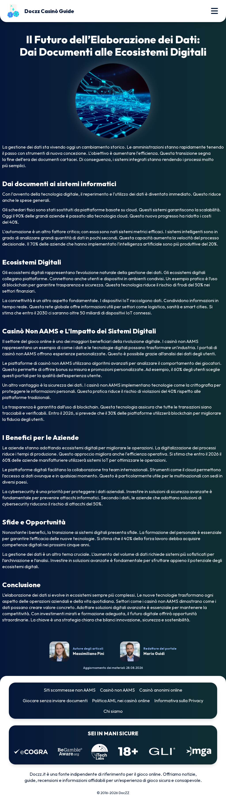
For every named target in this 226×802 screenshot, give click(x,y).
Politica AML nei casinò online (121, 700)
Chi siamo (113, 711)
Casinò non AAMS (117, 690)
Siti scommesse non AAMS (70, 690)
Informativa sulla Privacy (178, 700)
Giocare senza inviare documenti (55, 700)
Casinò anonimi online (160, 690)
